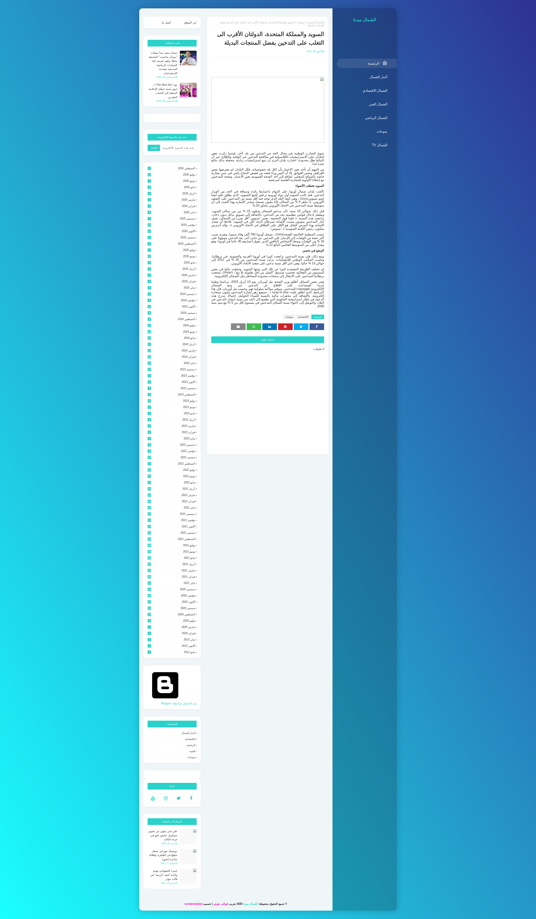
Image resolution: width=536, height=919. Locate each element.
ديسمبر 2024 (172, 294)
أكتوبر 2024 (171, 306)
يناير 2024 (171, 363)
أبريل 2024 (172, 344)
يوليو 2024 (171, 325)
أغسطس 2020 (171, 614)
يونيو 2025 (171, 256)
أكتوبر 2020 (171, 601)
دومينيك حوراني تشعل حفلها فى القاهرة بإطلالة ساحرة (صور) (163, 855)
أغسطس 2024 (172, 319)
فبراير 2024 (171, 356)
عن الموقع (190, 22)
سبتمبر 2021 (171, 532)
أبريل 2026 (172, 193)
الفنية (192, 751)
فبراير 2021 (171, 576)
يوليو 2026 (171, 174)
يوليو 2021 (171, 545)
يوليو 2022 (171, 469)
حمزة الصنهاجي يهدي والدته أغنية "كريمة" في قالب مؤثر (163, 874)
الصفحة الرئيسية (315, 22)
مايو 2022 (171, 482)
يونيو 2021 (171, 551)
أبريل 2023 (172, 419)
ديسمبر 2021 (171, 513)
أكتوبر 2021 (171, 526)
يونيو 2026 (172, 180)
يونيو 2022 (171, 476)
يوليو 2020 (172, 620)
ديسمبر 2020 (171, 589)
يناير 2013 (172, 639)
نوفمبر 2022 (172, 451)
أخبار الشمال (188, 733)
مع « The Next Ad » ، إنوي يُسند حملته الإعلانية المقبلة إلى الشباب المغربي (163, 91)
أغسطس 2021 (171, 539)
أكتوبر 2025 (171, 231)
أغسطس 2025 (172, 243)
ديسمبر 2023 (171, 369)
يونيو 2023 (172, 407)
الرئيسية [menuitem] (373, 63)
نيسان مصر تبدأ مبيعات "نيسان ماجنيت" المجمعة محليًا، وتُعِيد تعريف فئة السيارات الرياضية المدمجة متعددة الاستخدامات (163, 63)
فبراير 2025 (172, 281)
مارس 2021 (171, 570)
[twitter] (178, 798)
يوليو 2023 (171, 400)
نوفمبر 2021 (171, 520)
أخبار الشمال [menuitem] (378, 77)
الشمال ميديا (364, 19)
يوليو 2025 (172, 250)
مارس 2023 (172, 425)
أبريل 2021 (171, 564)
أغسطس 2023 (172, 394)
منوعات (300, 22)
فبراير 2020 (172, 633)
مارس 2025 (172, 275)
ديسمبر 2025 (172, 218)
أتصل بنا (166, 22)
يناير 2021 (171, 583)
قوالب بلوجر (221, 903)
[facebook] (191, 798)
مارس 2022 (171, 495)
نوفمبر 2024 (172, 300)
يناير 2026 (172, 212)
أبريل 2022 (171, 488)
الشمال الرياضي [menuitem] (376, 118)
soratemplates (193, 903)
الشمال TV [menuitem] (379, 145)
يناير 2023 (172, 438)
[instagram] (165, 798)
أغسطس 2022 (171, 463)
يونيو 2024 (171, 331)
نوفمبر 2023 (172, 375)
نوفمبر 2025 (171, 224)
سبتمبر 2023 (172, 388)
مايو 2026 (172, 187)
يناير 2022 (171, 507)
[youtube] (153, 798)
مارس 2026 (172, 199)
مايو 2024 (171, 337)
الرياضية (191, 745)
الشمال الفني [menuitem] (378, 104)
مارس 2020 (172, 627)
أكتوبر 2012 (172, 645)
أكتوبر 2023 (172, 381)
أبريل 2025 (172, 268)
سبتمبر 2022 (171, 457)
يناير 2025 (172, 287)
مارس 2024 (171, 350)
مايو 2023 (172, 413)
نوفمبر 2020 (171, 595)
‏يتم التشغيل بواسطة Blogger (179, 703)
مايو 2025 (172, 262)
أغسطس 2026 (172, 168)
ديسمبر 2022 (172, 444)
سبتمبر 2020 (171, 608)
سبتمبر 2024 (172, 312)
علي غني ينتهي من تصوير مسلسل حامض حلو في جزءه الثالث (162, 835)
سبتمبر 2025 (172, 237)
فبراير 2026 (172, 206)
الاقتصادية (303, 316)
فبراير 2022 (171, 501)
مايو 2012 (172, 652)
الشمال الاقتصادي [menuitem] (375, 90)
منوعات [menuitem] (381, 131)
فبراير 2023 (172, 432)
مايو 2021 (171, 557)
